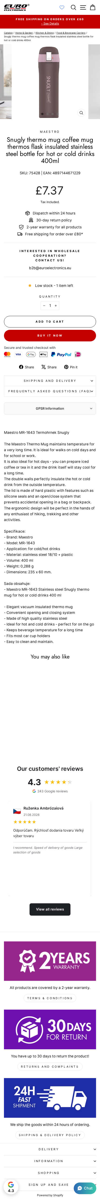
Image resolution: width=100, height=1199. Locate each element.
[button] (85, 1188)
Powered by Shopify (50, 1195)
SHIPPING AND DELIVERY (50, 380)
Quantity (50, 296)
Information (48, 1161)
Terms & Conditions (50, 998)
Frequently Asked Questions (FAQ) (50, 391)
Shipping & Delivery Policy (50, 1135)
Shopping (49, 1173)
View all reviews (50, 909)
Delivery (49, 1149)
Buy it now (50, 335)
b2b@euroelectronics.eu (50, 268)
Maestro (50, 131)
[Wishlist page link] (64, 7)
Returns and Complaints (50, 1066)
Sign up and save (49, 1184)
